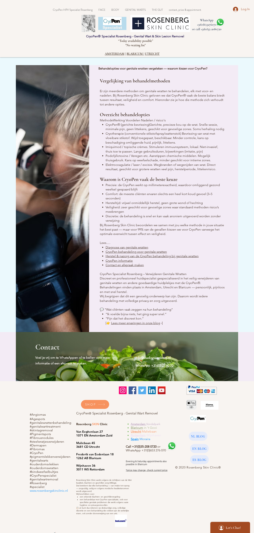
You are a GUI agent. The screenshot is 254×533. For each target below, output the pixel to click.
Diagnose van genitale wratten (127, 247)
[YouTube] (161, 390)
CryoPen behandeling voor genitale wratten (136, 252)
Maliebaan (149, 431)
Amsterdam (138, 424)
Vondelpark (153, 424)
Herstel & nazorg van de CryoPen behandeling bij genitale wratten (152, 256)
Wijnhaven (153, 435)
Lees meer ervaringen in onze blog (135, 323)
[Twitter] (142, 390)
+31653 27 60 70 (162, 365)
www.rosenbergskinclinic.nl (49, 490)
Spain (135, 439)
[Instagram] (123, 390)
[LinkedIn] (152, 390)
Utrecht (136, 431)
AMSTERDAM (114, 54)
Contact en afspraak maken (125, 265)
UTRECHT (152, 54)
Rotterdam (138, 435)
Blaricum (137, 428)
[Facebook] (132, 390)
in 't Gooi (150, 428)
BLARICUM (135, 54)
